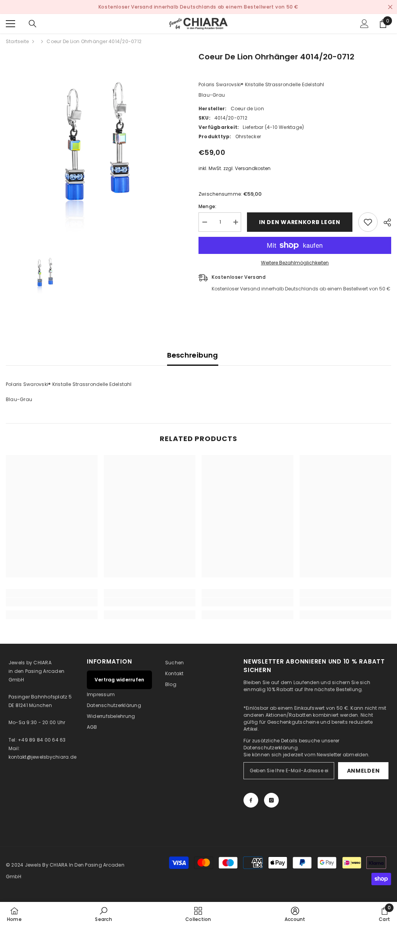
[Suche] (32, 23)
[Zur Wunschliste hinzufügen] (368, 222)
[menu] (10, 23)
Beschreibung (192, 355)
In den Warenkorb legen (299, 222)
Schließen (390, 7)
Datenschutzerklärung (270, 747)
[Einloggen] (364, 23)
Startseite (17, 41)
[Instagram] (271, 800)
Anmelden (363, 771)
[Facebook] (250, 800)
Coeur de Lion (247, 108)
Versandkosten (253, 168)
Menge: (207, 206)
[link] (52, 602)
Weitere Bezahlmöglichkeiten (295, 262)
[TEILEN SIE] (384, 222)
